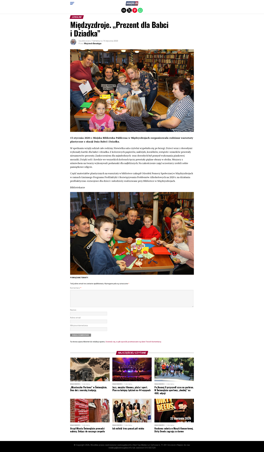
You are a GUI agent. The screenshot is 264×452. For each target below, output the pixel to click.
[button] (72, 3)
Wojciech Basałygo (92, 43)
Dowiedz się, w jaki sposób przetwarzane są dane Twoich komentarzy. (133, 342)
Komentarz (75, 288)
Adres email (75, 318)
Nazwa (73, 310)
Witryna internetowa (79, 326)
